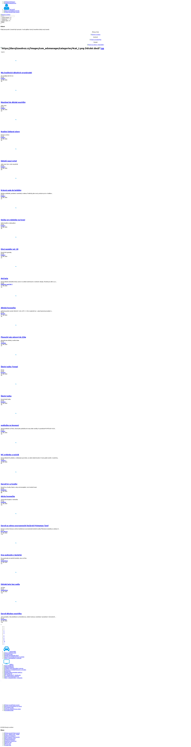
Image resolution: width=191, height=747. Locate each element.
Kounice (3, 372)
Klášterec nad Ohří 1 (7, 284)
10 (4, 641)
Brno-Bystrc (4, 531)
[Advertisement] (45, 692)
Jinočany (3, 343)
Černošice (4, 619)
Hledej (2, 22)
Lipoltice (3, 502)
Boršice (3, 313)
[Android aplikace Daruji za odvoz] (6, 715)
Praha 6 (3, 431)
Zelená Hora (4, 561)
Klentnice (3, 490)
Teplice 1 (3, 460)
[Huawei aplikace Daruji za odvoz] (6, 724)
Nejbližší (3, 52)
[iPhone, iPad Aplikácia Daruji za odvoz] (5, 720)
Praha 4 (3, 78)
